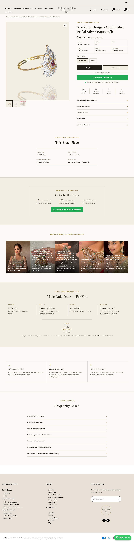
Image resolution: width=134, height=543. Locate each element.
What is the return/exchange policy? (67, 447)
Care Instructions (102, 112)
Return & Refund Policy (10, 516)
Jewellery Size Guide (102, 106)
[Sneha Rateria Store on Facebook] (104, 520)
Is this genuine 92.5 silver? (67, 416)
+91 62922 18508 (13, 504)
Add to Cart (115, 68)
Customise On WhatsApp (103, 77)
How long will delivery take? (67, 441)
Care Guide (51, 520)
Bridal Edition (52, 492)
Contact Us (7, 493)
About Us (51, 513)
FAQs (5, 496)
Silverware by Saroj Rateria (55, 497)
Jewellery (50, 490)
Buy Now (89, 68)
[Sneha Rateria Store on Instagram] (108, 520)
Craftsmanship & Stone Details (102, 100)
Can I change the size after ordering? (67, 435)
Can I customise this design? (67, 429)
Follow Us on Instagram (10, 502)
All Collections (52, 505)
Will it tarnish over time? (67, 422)
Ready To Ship (52, 500)
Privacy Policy (7, 518)
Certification (102, 119)
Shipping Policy (8, 513)
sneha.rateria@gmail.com (15, 507)
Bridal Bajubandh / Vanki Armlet (19, 17)
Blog (49, 523)
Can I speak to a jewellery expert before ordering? (67, 453)
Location (50, 515)
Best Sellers (9, 12)
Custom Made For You (54, 495)
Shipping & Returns (102, 125)
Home (7, 17)
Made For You (27, 8)
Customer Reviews (53, 518)
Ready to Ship (48, 8)
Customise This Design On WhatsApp (68, 209)
